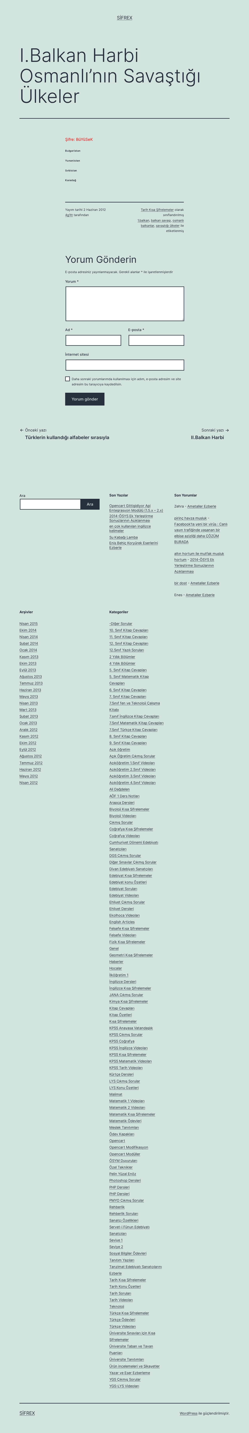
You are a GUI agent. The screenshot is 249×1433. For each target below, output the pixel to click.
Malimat (115, 1094)
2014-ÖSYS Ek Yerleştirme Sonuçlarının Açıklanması (131, 518)
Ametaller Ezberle (201, 506)
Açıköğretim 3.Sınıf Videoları (132, 776)
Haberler (116, 962)
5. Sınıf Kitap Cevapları (128, 670)
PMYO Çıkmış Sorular (126, 1200)
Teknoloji (116, 1306)
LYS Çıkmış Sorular (124, 1081)
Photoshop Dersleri (125, 1180)
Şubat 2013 (28, 716)
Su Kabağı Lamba (123, 537)
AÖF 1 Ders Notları (124, 796)
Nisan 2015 (28, 624)
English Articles (122, 922)
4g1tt (69, 215)
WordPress (188, 1413)
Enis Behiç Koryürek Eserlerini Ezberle (133, 545)
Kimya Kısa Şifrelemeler (128, 1001)
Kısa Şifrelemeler (123, 1021)
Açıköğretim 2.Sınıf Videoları (132, 769)
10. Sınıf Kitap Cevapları (128, 630)
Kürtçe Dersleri (121, 1074)
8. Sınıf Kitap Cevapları (128, 736)
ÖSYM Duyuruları (123, 1161)
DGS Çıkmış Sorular (125, 856)
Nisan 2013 (28, 703)
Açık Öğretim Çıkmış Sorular (132, 756)
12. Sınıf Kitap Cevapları (128, 643)
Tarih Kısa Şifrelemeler (157, 210)
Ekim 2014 (28, 630)
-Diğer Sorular (120, 624)
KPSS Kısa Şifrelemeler (127, 1054)
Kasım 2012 (28, 736)
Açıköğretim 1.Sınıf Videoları (132, 763)
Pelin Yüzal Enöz (122, 1174)
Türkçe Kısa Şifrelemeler (129, 1313)
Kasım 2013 (28, 657)
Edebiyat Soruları (123, 889)
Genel (114, 948)
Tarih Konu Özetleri (125, 1286)
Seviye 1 (116, 1240)
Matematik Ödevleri (125, 1121)
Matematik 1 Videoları (127, 1101)
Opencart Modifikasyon (128, 1147)
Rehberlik (117, 1207)
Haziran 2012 (30, 769)
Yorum (72, 281)
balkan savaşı (161, 220)
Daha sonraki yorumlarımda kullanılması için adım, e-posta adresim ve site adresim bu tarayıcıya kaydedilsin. (126, 381)
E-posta (136, 330)
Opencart (117, 1141)
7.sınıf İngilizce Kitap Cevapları (134, 716)
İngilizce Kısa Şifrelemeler (130, 988)
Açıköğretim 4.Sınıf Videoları (132, 783)
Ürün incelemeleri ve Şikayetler (134, 1366)
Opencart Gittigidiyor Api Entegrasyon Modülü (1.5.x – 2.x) (136, 508)
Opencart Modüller (124, 1154)
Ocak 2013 (28, 723)
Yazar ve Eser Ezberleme (129, 1373)
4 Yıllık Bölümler (122, 663)
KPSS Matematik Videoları (130, 1061)
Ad (69, 330)
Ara (22, 496)
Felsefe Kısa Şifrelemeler (129, 928)
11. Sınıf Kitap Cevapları (128, 637)
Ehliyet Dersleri (121, 909)
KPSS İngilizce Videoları (128, 1048)
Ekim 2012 (27, 743)
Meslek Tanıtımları (124, 1127)
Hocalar (115, 968)
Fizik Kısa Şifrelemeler (127, 942)
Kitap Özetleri (120, 1015)
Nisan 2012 (28, 783)
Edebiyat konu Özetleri (128, 882)
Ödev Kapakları (121, 1134)
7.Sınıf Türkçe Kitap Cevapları (133, 730)
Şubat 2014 (28, 643)
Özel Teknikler (121, 1167)
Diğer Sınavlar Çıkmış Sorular (133, 862)
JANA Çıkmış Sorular (126, 995)
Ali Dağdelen (119, 789)
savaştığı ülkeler (168, 225)
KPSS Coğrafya (121, 1041)
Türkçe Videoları (122, 1326)
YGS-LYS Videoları (124, 1386)
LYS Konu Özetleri (124, 1088)
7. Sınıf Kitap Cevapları (127, 696)
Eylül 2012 (27, 749)
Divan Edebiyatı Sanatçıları (131, 869)
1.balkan (143, 220)
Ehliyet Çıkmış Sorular (127, 902)
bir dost (180, 583)
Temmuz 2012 (31, 763)
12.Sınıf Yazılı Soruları (126, 650)
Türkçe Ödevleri (122, 1320)
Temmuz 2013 (31, 683)
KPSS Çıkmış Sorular (126, 1035)
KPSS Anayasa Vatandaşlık (131, 1028)
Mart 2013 (27, 710)
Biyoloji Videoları (122, 816)
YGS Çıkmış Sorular (125, 1379)
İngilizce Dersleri (122, 982)
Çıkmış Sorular (121, 822)
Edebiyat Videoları (124, 895)
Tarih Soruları (120, 1293)
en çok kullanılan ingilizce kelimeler (130, 528)
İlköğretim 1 (118, 975)
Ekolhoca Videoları (124, 915)
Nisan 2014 (28, 637)
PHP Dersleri (119, 1187)
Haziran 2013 (30, 690)
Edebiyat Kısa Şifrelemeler (130, 875)
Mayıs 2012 (28, 776)
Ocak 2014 (28, 650)
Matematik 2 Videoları (127, 1107)
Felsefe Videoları (122, 935)
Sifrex (124, 18)
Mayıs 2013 (28, 696)
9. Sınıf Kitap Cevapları (128, 743)
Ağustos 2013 (30, 677)
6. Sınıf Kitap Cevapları (127, 690)
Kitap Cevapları (121, 1008)
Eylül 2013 (27, 670)
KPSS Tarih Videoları (126, 1068)
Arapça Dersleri (121, 803)
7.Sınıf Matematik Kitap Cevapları (136, 723)
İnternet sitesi (77, 354)
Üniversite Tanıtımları (126, 1359)
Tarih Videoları (121, 1300)
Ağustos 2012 (30, 756)
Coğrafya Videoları (124, 836)
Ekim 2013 (27, 663)
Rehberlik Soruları (123, 1214)
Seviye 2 (116, 1247)
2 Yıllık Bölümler (122, 657)
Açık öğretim (119, 749)
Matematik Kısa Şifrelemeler (132, 1114)
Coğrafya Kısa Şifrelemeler (131, 829)
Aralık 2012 (28, 730)
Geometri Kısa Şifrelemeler (131, 955)
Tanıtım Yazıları (121, 1260)
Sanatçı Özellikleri (123, 1220)
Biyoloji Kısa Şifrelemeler (129, 809)
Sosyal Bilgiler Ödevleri (127, 1253)
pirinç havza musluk (190, 518)
